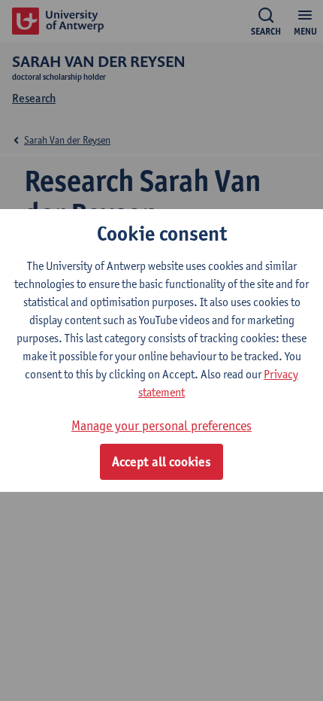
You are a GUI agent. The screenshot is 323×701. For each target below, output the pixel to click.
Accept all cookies (161, 462)
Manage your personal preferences (161, 425)
